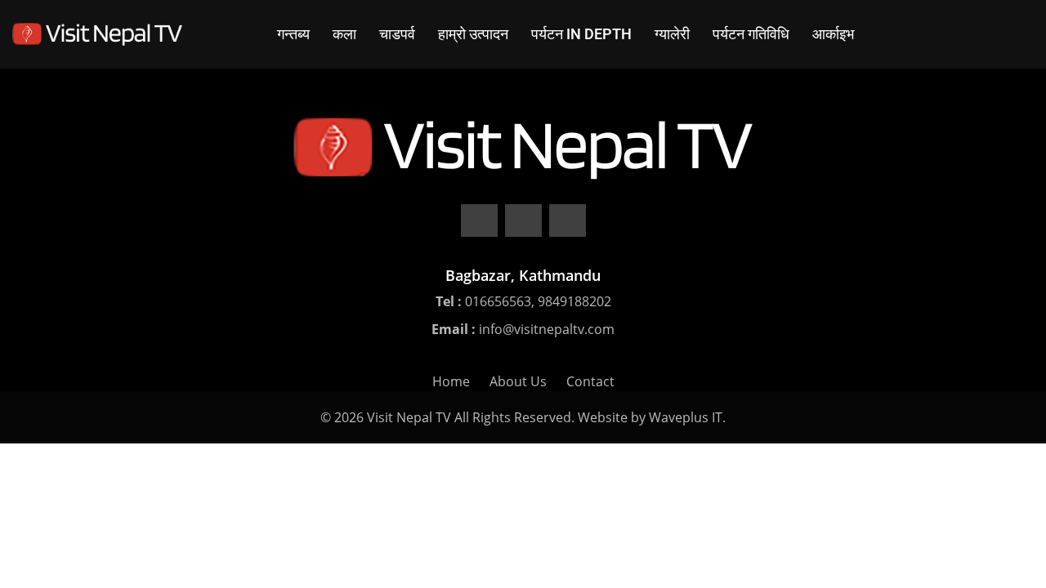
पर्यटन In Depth (581, 33)
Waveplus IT (685, 417)
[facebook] (479, 220)
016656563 (498, 301)
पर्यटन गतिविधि (751, 33)
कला (344, 33)
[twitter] (523, 220)
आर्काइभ (833, 33)
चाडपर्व (397, 33)
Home (451, 381)
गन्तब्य (293, 33)
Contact (590, 381)
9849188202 (574, 301)
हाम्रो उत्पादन (473, 33)
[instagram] (567, 220)
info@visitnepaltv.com (547, 329)
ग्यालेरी (672, 33)
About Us (518, 381)
